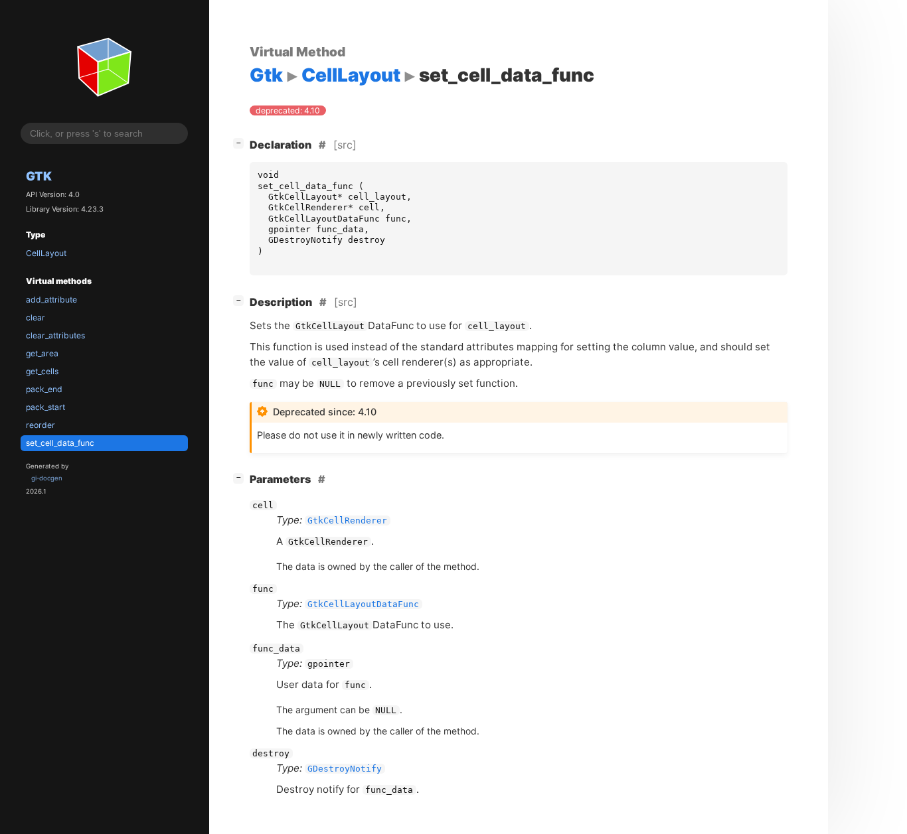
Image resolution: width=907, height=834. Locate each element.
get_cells (42, 371)
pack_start (45, 407)
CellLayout (46, 253)
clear (35, 317)
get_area (42, 353)
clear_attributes (55, 335)
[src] (345, 144)
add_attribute (51, 300)
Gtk (39, 176)
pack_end (44, 389)
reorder (40, 425)
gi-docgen (46, 478)
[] (241, 142)
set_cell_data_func (60, 443)
